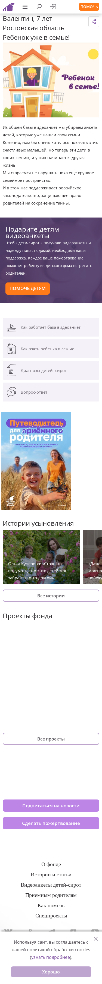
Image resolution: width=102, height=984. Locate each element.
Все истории (51, 596)
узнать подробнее (50, 957)
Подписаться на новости (51, 805)
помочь (89, 6)
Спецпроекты (51, 916)
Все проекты (51, 739)
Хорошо (51, 972)
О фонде (51, 864)
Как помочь (51, 905)
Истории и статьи (51, 874)
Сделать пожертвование (51, 823)
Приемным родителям (51, 895)
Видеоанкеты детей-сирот (51, 885)
